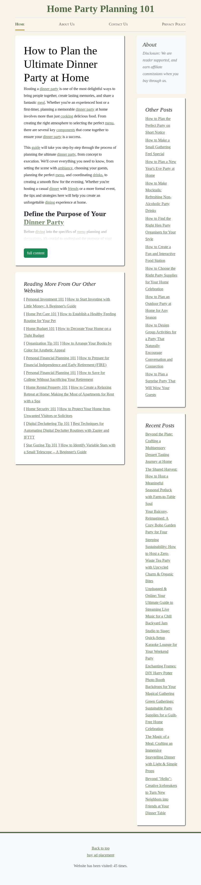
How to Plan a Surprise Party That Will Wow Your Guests (160, 384)
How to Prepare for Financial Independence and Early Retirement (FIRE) (66, 361)
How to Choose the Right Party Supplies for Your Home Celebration (161, 278)
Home (20, 24)
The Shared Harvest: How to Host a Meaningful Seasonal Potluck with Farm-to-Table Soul (161, 486)
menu (109, 123)
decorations (32, 238)
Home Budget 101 (40, 328)
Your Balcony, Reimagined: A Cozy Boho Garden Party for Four (160, 521)
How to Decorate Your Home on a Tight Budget (67, 332)
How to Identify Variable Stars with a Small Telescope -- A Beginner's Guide (69, 448)
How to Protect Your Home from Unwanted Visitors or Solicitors (67, 412)
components (65, 130)
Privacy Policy (174, 24)
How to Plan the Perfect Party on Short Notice (158, 125)
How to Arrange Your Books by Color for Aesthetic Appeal (68, 346)
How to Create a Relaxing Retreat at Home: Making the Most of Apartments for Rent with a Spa (69, 394)
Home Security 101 (41, 409)
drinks (97, 175)
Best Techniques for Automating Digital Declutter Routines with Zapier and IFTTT (66, 430)
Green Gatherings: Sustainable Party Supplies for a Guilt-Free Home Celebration (161, 715)
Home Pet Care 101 (41, 314)
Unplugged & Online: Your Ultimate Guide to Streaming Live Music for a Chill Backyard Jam (159, 606)
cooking (67, 116)
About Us (67, 24)
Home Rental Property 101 (47, 387)
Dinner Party (44, 222)
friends (73, 188)
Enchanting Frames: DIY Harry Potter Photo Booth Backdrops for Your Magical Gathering (160, 680)
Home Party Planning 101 (100, 8)
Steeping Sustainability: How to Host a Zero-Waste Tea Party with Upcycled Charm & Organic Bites (160, 560)
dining (50, 202)
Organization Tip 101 (42, 343)
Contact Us (118, 24)
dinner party (49, 89)
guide (36, 147)
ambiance (65, 168)
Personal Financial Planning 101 (51, 358)
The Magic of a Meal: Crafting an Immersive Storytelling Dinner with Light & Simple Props (161, 753)
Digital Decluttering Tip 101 (48, 423)
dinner (54, 188)
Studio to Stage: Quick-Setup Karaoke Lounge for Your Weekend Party (161, 644)
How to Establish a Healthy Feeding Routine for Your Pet (70, 317)
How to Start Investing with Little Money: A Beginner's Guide (67, 302)
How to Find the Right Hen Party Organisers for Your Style (160, 228)
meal (41, 102)
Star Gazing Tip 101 (41, 445)
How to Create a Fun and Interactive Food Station (160, 254)
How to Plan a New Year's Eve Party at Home (160, 168)
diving (40, 232)
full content (35, 253)
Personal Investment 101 (45, 299)
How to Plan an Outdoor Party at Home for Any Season (158, 307)
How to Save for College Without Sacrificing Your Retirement (64, 376)
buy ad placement (100, 855)
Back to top (101, 848)
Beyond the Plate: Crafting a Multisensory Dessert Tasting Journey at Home (159, 448)
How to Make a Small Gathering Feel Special (158, 147)
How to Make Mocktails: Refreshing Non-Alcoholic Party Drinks (158, 197)
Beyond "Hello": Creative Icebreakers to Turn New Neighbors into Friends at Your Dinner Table (161, 796)
